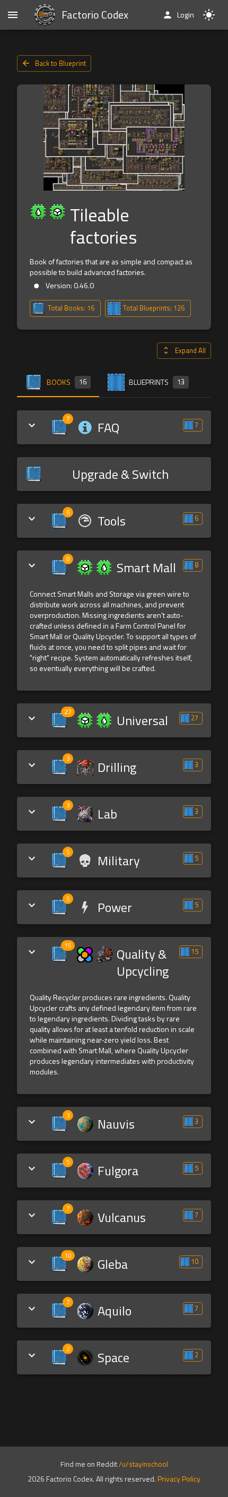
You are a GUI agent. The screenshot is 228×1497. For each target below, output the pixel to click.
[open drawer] (12, 14)
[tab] (58, 382)
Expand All (190, 350)
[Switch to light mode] (209, 14)
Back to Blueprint (60, 63)
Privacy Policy (178, 1478)
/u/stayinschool (143, 1464)
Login (185, 14)
